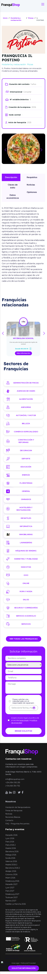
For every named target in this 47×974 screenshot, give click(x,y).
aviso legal (24, 720)
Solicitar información (23, 968)
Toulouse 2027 (11, 897)
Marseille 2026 (11, 835)
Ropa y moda (26, 591)
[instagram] (14, 792)
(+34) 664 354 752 (12, 786)
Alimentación (26, 399)
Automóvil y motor (26, 415)
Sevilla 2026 (10, 858)
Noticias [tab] (31, 185)
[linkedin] (10, 792)
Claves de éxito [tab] (13, 186)
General (26, 491)
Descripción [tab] (11, 177)
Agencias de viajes (26, 391)
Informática (26, 526)
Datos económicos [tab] (13, 196)
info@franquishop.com (14, 779)
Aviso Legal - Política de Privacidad (24, 963)
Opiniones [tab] (32, 192)
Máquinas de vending (26, 551)
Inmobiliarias (26, 534)
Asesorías (26, 407)
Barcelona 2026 (11, 851)
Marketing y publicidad (26, 559)
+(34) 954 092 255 (12, 782)
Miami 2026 (10, 878)
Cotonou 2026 (11, 874)
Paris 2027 (9, 891)
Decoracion (26, 450)
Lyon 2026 (9, 838)
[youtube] (6, 792)
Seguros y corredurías (26, 608)
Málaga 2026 (10, 855)
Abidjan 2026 (10, 871)
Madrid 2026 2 (11, 865)
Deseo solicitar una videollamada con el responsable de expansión (23, 701)
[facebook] (22, 792)
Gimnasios (26, 499)
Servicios (26, 624)
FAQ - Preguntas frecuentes (17, 824)
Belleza (26, 423)
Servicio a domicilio (26, 616)
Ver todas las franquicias (24, 639)
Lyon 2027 (9, 888)
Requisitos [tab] (32, 177)
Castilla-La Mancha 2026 (15, 904)
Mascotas (26, 567)
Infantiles (26, 518)
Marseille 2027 (11, 884)
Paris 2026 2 (10, 845)
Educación (26, 467)
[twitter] (19, 792)
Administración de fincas (26, 383)
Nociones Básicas (12, 817)
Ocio (26, 575)
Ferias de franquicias (13, 810)
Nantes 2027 (10, 901)
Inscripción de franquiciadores (17, 807)
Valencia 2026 (11, 861)
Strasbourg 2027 (12, 894)
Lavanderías (26, 543)
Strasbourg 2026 (12, 881)
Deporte (26, 459)
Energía (26, 475)
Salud (26, 599)
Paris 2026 (9, 842)
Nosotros (10, 801)
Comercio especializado (26, 432)
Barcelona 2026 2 (12, 868)
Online (26, 583)
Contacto (9, 820)
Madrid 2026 (10, 848)
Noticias (8, 814)
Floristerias (26, 483)
